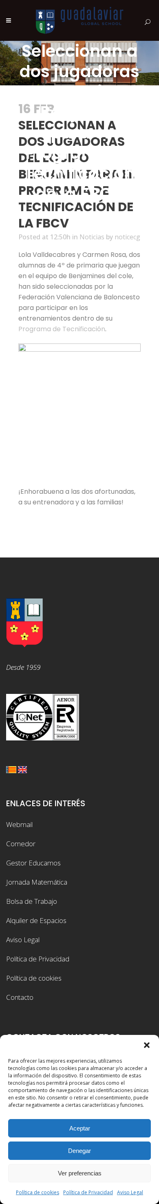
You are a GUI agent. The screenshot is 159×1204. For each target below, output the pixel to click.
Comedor (20, 843)
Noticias (92, 236)
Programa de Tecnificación (61, 329)
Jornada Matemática (36, 882)
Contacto (19, 997)
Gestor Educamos (33, 862)
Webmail (19, 824)
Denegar (79, 1150)
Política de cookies (37, 1192)
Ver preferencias (80, 1173)
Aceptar (79, 1128)
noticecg (127, 236)
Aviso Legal (130, 1192)
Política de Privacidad (88, 1192)
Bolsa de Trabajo (31, 901)
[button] (147, 1045)
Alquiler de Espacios (36, 920)
